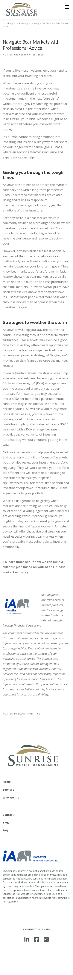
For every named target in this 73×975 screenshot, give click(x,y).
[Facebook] (36, 939)
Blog (21, 713)
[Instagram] (46, 939)
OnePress (34, 966)
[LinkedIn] (26, 939)
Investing (34, 713)
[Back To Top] (36, 957)
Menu (67, 7)
